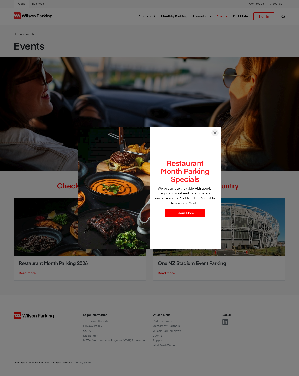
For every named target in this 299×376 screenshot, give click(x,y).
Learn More (185, 213)
